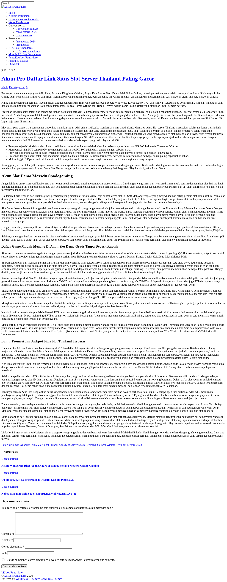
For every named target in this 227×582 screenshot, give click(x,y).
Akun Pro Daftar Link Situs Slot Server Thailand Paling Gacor (77, 78)
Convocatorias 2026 (27, 28)
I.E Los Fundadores (15, 575)
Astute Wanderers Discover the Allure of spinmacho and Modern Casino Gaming (50, 465)
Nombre (7, 539)
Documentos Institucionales (24, 19)
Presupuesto (22, 44)
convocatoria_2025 (26, 31)
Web (4, 553)
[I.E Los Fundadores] (13, 6)
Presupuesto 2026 (25, 41)
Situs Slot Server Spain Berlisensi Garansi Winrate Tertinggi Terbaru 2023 (100, 444)
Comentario (8, 533)
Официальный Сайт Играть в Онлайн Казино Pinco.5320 (37, 479)
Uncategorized (17, 87)
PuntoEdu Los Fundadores (23, 57)
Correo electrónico (12, 546)
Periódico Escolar (18, 60)
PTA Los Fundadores (20, 47)
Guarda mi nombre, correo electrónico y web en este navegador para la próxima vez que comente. (60, 559)
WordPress (22, 578)
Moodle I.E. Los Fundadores (25, 54)
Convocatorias (24, 35)
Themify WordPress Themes (46, 578)
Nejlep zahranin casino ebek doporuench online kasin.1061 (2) (38, 493)
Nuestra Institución (19, 15)
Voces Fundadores (19, 22)
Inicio (12, 12)
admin (4, 87)
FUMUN (14, 63)
